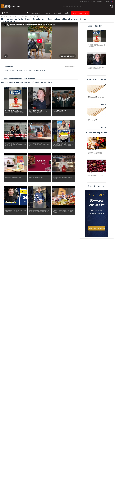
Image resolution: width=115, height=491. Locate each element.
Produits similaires (96, 79)
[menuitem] (2, 13)
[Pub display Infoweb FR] (96, 213)
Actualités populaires (96, 133)
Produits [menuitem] (47, 13)
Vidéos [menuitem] (67, 13)
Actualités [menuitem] (57, 13)
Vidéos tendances (97, 26)
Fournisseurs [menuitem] (35, 13)
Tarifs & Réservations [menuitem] (80, 13)
